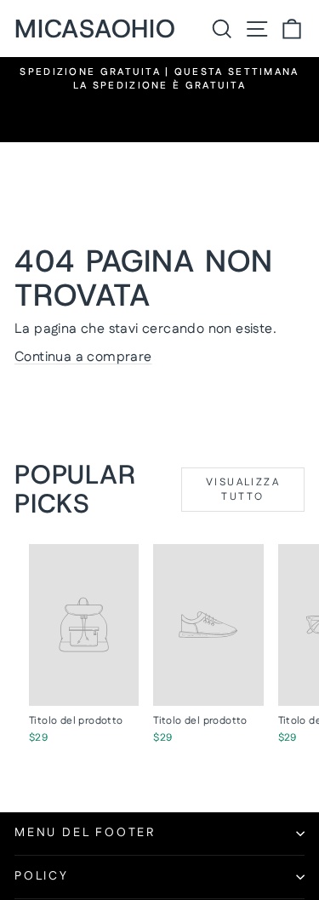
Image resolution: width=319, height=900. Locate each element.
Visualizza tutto (243, 489)
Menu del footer (85, 832)
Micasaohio (95, 28)
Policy (41, 876)
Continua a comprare (83, 357)
